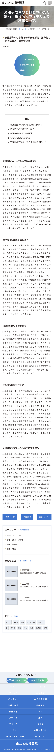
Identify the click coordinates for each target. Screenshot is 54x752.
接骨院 (16, 622)
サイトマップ (40, 736)
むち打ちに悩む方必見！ (21, 137)
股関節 (38, 628)
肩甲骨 (13, 628)
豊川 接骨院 (12, 544)
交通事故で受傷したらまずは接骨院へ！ (28, 141)
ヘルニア (41, 622)
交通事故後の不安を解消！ (22, 133)
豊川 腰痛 (11, 549)
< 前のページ (10, 517)
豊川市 (8, 622)
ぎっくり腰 (31, 622)
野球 (45, 628)
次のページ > (44, 517)
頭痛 (22, 622)
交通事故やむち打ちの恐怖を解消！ (26, 124)
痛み (19, 628)
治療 (31, 628)
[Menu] (50, 3)
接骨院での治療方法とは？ (22, 129)
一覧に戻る (27, 517)
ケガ (25, 628)
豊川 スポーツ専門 (15, 540)
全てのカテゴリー (14, 535)
